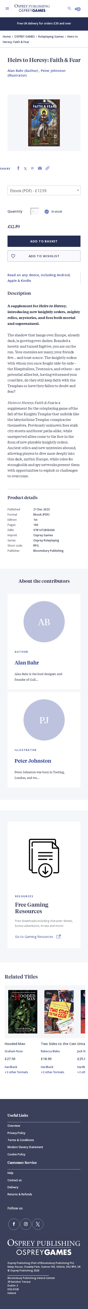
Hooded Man (15, 1043)
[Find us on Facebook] (13, 1224)
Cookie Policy (16, 1154)
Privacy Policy (16, 1133)
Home (7, 37)
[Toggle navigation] (7, 8)
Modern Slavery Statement (25, 1147)
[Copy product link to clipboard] (47, 168)
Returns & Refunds (20, 1194)
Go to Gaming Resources (34, 936)
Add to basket (44, 241)
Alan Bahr (27, 662)
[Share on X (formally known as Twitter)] (25, 168)
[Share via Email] (40, 168)
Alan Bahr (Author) (23, 70)
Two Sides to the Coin (58, 1043)
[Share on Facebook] (18, 168)
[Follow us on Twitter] (37, 1224)
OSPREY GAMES (24, 37)
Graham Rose (14, 1051)
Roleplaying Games (51, 37)
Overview (14, 1126)
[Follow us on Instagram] (25, 1224)
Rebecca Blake (50, 1051)
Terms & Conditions (21, 1140)
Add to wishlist (44, 256)
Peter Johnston (33, 760)
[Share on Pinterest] (32, 168)
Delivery (13, 1187)
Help (10, 1173)
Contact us (15, 1180)
